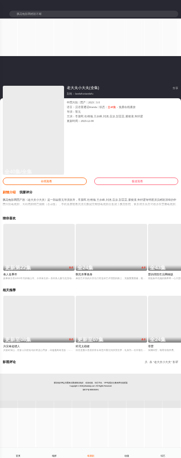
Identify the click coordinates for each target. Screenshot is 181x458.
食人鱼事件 (10, 274)
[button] (11, 192)
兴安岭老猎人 (11, 346)
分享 (174, 88)
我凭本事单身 (84, 274)
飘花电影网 (58, 383)
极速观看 (136, 181)
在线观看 (45, 181)
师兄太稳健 (83, 346)
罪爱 (151, 346)
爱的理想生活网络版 (160, 274)
